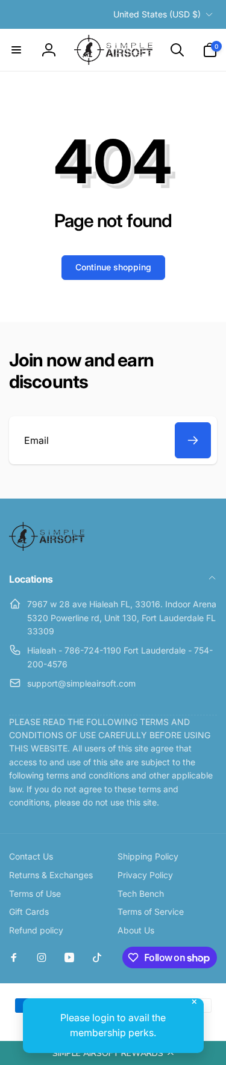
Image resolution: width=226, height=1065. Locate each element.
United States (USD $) (157, 14)
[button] (113, 1053)
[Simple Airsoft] (46, 547)
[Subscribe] (193, 440)
